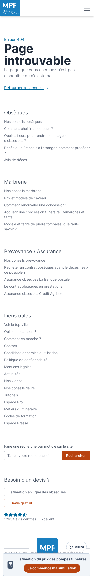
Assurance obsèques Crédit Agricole (33, 293)
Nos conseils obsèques (23, 121)
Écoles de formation (20, 416)
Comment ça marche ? (22, 338)
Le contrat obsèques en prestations (33, 286)
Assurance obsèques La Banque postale (37, 279)
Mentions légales (17, 367)
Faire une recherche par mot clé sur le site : (39, 446)
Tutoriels (11, 395)
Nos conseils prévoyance (24, 260)
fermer (78, 546)
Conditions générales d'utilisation (31, 353)
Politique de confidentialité (25, 360)
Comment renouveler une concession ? (35, 205)
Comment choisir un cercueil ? (28, 128)
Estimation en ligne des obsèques (39, 492)
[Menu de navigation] (87, 8)
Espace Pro (13, 402)
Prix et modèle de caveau (25, 198)
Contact (10, 346)
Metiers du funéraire (20, 409)
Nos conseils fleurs (19, 388)
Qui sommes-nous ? (20, 331)
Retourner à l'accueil (24, 87)
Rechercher (78, 455)
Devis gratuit (21, 503)
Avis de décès (15, 160)
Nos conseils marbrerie (22, 191)
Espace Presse (16, 423)
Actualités (12, 374)
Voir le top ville (16, 324)
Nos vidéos (13, 381)
